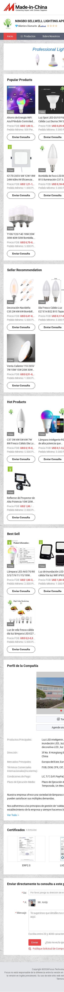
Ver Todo (12, 815)
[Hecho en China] (26, 7)
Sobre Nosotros (51, 36)
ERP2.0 (26, 865)
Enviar (34, 942)
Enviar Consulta (21, 137)
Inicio (10, 36)
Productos (29, 36)
